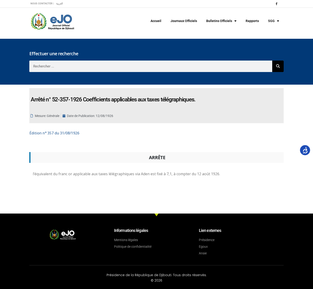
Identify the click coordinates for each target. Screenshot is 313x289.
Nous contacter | (42, 3)
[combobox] (150, 66)
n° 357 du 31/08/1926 (54, 133)
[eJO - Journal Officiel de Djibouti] (52, 21)
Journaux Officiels (183, 21)
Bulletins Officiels (219, 21)
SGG (271, 21)
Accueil (156, 21)
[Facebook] (276, 3)
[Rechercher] (278, 66)
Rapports (252, 21)
